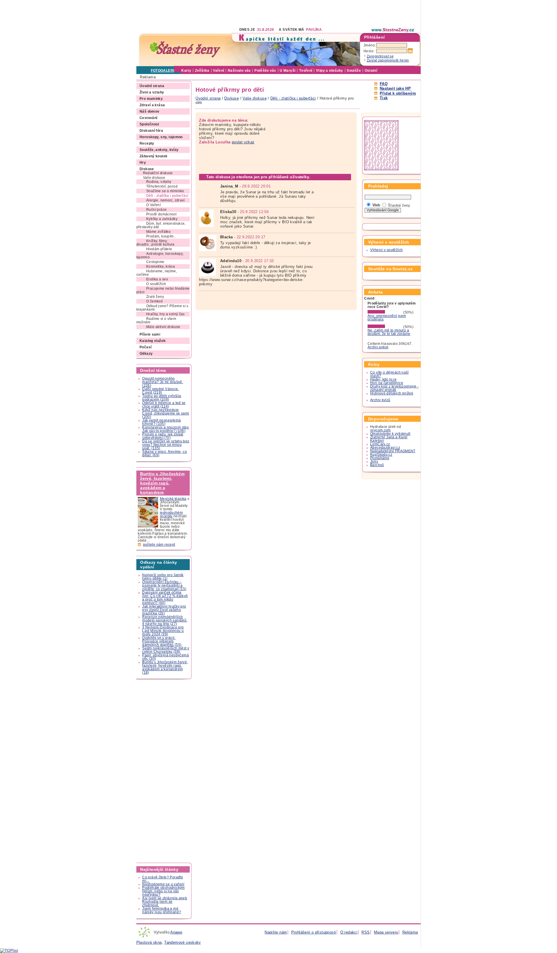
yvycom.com (380, 430)
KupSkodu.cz (381, 454)
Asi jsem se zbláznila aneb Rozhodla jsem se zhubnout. (164, 901)
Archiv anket (378, 347)
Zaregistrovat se (380, 56)
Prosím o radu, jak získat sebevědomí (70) (162, 436)
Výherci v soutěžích (386, 250)
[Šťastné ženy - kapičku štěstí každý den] (185, 49)
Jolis (374, 461)
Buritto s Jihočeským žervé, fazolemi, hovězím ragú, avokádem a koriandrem (162, 483)
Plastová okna (149, 942)
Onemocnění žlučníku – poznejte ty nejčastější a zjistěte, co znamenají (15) (164, 585)
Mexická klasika (173, 498)
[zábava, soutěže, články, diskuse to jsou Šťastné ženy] (393, 30)
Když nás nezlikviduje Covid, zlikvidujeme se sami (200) (165, 413)
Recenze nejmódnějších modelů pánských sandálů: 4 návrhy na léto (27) (164, 620)
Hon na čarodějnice (386, 383)
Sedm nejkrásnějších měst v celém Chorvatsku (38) (165, 649)
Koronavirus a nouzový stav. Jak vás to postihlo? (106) (165, 429)
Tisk (384, 98)
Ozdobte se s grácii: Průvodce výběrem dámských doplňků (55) (161, 641)
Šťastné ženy (399, 205)
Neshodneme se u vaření (163, 884)
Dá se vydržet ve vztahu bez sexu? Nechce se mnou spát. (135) (165, 444)
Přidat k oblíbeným (398, 93)
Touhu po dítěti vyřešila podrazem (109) (161, 397)
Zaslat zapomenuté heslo (388, 60)
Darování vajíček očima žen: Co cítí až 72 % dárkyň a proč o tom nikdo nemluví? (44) (165, 598)
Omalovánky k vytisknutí (390, 433)
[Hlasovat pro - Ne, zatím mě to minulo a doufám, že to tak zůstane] (385, 327)
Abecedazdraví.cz (385, 447)
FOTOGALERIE (164, 70)
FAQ (384, 84)
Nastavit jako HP (395, 88)
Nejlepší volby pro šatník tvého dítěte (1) (163, 576)
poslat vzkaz (243, 142)
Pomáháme (379, 458)
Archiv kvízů (380, 400)
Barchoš (377, 465)
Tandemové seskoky (182, 942)
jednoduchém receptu (171, 514)
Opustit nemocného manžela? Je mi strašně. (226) (162, 382)
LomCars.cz (380, 444)
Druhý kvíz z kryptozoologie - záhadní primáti (394, 388)
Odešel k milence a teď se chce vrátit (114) (164, 404)
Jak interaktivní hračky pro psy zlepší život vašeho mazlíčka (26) (164, 610)
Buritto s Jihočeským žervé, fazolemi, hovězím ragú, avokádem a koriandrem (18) (165, 667)
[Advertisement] (242, 13)
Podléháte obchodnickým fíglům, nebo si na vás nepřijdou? (163, 891)
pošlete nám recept (159, 544)
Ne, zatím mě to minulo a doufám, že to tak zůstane (389, 332)
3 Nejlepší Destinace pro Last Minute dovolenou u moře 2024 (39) (163, 631)
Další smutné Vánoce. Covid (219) (160, 390)
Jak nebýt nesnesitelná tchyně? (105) (161, 422)
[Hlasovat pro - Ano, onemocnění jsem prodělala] (385, 312)
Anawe (176, 932)
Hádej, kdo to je (383, 379)
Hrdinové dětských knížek (391, 393)
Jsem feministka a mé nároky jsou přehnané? (161, 910)
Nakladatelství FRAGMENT (392, 451)
